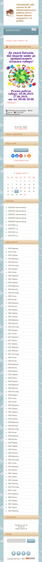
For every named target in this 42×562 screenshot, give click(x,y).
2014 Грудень (13, 269)
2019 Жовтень (13, 426)
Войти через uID (21, 150)
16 (21, 188)
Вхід (25, 129)
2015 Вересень (13, 286)
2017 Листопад (13, 354)
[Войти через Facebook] (17, 156)
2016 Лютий (12, 299)
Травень (21, 41)
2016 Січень (12, 296)
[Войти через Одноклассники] (29, 156)
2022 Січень (12, 490)
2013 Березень (13, 248)
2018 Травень (13, 371)
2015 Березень (13, 276)
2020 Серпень (13, 453)
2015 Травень (13, 279)
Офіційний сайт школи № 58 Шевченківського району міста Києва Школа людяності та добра (26, 12)
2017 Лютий (12, 334)
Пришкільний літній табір (20, 47)
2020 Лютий (12, 432)
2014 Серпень (13, 255)
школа (10, 112)
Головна (9, 41)
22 (16, 191)
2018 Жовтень (13, 388)
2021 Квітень (12, 470)
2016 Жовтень (13, 323)
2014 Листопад (13, 265)
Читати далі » (12, 103)
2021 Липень (12, 477)
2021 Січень (12, 463)
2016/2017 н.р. (13, 228)
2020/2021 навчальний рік (17, 214)
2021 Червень (13, 473)
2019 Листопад (13, 429)
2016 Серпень (13, 316)
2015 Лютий (12, 272)
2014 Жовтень (13, 262)
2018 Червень (13, 374)
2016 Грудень (13, 330)
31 (25, 195)
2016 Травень (13, 310)
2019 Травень (13, 408)
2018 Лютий (12, 361)
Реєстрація (19, 129)
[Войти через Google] (25, 156)
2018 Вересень (13, 385)
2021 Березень (13, 466)
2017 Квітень (12, 340)
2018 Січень (12, 357)
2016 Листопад (13, 327)
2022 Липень (12, 507)
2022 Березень (13, 494)
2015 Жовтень (13, 289)
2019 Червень (13, 412)
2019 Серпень (13, 419)
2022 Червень (13, 504)
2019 (15, 41)
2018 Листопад (13, 391)
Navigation (13, 30)
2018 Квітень (12, 368)
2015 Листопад (13, 293)
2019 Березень (13, 405)
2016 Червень (13, 313)
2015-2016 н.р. (13, 232)
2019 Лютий (12, 402)
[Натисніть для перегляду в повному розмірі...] (22, 87)
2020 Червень (13, 446)
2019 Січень (12, 398)
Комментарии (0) (14, 114)
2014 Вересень (13, 259)
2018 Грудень (13, 395)
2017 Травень (13, 344)
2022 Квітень (12, 497)
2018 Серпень (13, 381)
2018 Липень (12, 378)
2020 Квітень (12, 439)
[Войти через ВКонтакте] (13, 156)
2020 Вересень (13, 456)
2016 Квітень (12, 306)
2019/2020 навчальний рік (17, 218)
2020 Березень (13, 436)
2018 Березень (13, 364)
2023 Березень (13, 511)
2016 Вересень (13, 320)
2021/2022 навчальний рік (17, 211)
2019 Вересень (13, 422)
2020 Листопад (13, 460)
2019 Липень (12, 415)
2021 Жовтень (13, 483)
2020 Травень (13, 443)
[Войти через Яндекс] (21, 156)
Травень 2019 (21, 173)
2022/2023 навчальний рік (17, 207)
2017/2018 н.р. (13, 225)
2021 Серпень (13, 480)
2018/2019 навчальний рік (17, 111)
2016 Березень (13, 303)
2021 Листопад (13, 487)
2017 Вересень (13, 347)
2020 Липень (12, 449)
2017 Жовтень (13, 351)
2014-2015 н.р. (13, 236)
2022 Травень (13, 500)
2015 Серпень (13, 282)
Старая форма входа (21, 160)
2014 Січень (12, 252)
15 (16, 188)
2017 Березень (13, 337)
